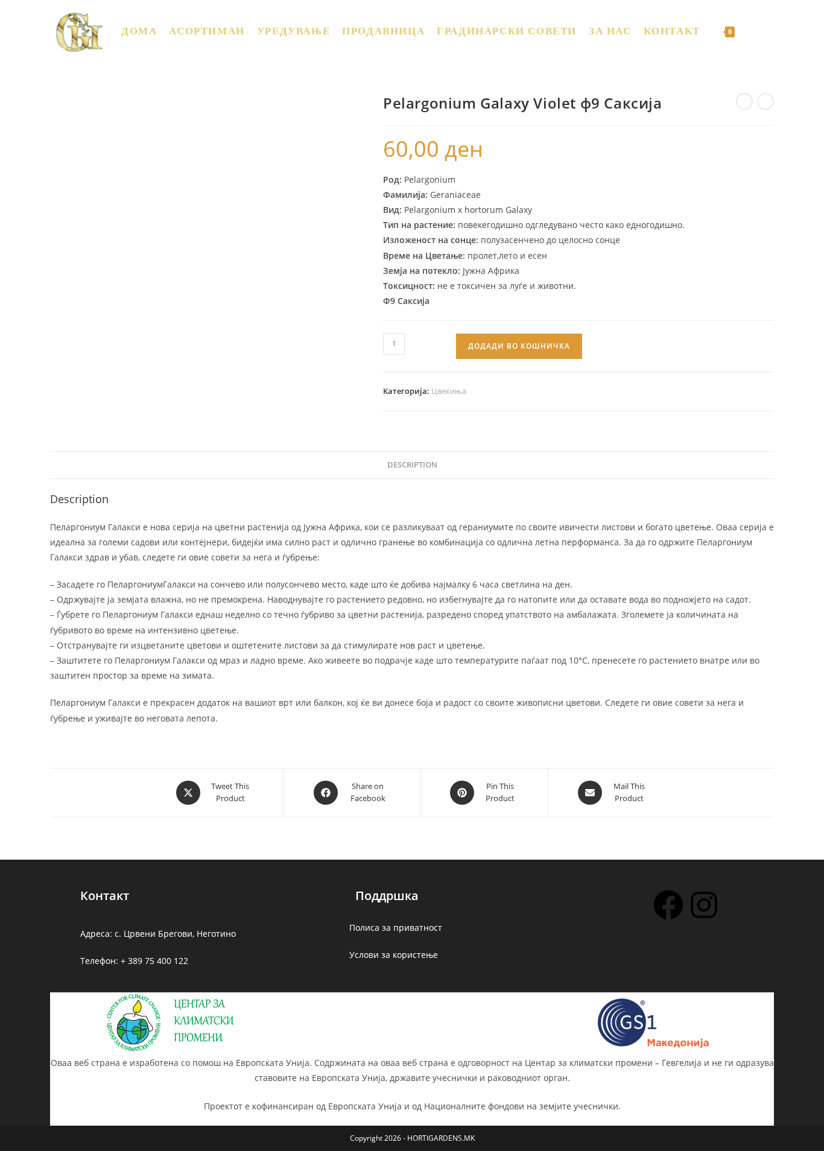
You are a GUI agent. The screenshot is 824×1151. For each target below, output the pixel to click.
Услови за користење (393, 954)
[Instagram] (704, 905)
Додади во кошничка (519, 346)
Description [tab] (412, 465)
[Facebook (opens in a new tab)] (769, 30)
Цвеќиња (448, 390)
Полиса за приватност (395, 927)
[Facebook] (668, 905)
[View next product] (765, 101)
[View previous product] (744, 101)
